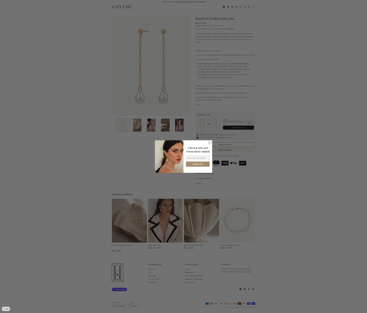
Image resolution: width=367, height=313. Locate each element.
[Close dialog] (209, 142)
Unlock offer (198, 164)
